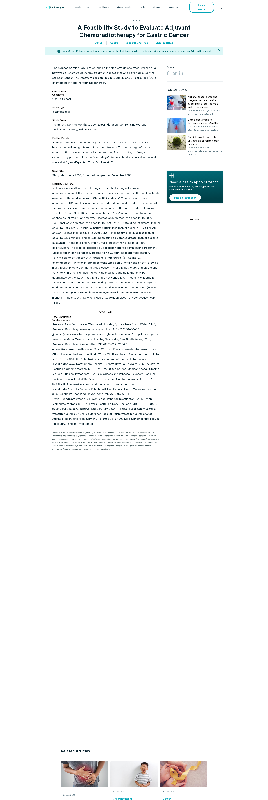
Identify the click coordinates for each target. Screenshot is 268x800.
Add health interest (201, 51)
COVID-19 (173, 7)
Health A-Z (103, 7)
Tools (142, 7)
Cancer (99, 42)
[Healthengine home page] (55, 7)
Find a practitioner (185, 197)
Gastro (114, 42)
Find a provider (201, 7)
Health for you (82, 7)
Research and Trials (137, 42)
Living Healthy (124, 7)
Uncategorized (164, 42)
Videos (156, 7)
